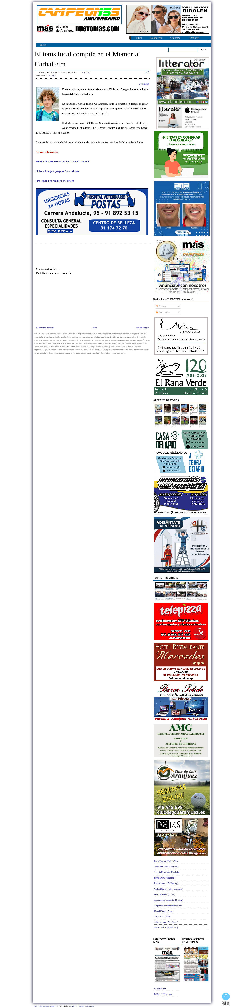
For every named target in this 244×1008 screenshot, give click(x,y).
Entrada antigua (142, 327)
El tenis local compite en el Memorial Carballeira (87, 59)
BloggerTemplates (78, 1006)
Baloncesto (156, 37)
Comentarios (164, 312)
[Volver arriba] (226, 999)
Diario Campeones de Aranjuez (45, 1006)
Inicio (43, 44)
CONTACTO (160, 988)
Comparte (144, 83)
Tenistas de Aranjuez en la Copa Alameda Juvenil (62, 161)
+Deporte (193, 37)
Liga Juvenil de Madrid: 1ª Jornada (55, 181)
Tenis (52, 75)
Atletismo (175, 37)
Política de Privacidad (163, 994)
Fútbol (138, 37)
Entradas (162, 306)
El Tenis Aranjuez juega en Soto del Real (57, 171)
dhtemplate (90, 1006)
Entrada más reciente (45, 327)
